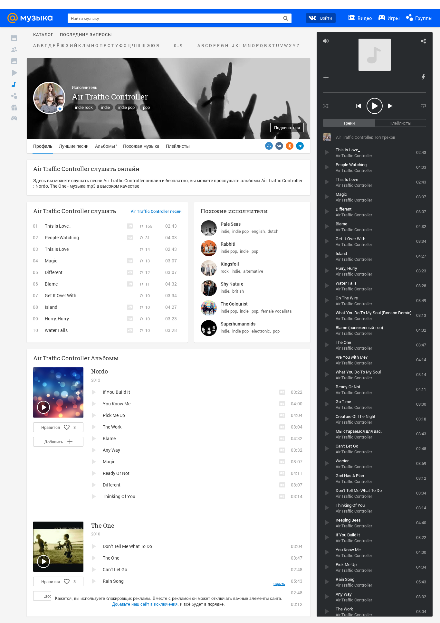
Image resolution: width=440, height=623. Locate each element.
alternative (253, 271)
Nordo (99, 371)
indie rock (84, 107)
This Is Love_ (58, 226)
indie (105, 107)
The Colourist (234, 304)
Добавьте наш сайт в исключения (144, 604)
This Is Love (57, 249)
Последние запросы (86, 34)
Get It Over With (60, 295)
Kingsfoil (230, 264)
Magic (51, 261)
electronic (261, 331)
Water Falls (56, 330)
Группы (423, 18)
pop (146, 107)
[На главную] (31, 18)
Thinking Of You (119, 496)
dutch (273, 231)
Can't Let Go (115, 569)
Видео (364, 18)
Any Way (111, 450)
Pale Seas (231, 224)
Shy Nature (232, 284)
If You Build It (116, 392)
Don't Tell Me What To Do (127, 546)
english (258, 231)
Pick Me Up (114, 415)
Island (51, 307)
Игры (393, 18)
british (238, 291)
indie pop (126, 107)
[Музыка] (14, 84)
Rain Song (113, 581)
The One (102, 525)
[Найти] (286, 18)
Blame (51, 284)
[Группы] (14, 96)
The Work (112, 427)
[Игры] (14, 119)
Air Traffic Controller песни (156, 211)
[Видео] (14, 73)
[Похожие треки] (423, 77)
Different (53, 272)
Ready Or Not (116, 473)
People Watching (62, 237)
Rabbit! (228, 244)
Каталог (43, 34)
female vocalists (276, 311)
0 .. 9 (178, 45)
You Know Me (116, 404)
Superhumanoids (238, 324)
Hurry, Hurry (57, 319)
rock (225, 271)
